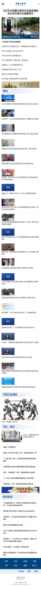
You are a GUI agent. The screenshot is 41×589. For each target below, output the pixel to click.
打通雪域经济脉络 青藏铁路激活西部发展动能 (19, 467)
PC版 (36, 571)
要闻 (5, 91)
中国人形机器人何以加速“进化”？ (13, 51)
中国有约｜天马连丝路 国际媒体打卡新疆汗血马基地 (20, 119)
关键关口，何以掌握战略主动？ (13, 65)
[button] (32, 36)
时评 (6, 561)
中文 (29, 571)
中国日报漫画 (10, 394)
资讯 (15, 561)
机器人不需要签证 (9, 447)
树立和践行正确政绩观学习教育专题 (14, 79)
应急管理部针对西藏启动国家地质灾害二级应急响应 (20, 134)
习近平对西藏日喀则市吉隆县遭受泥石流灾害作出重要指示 (20, 12)
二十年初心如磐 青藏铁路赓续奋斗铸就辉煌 (18, 478)
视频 (34, 561)
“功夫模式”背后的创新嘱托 (11, 42)
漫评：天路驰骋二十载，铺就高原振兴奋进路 (19, 472)
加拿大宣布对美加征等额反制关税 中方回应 (17, 357)
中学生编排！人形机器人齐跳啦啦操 (16, 547)
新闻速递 (7, 496)
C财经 (25, 561)
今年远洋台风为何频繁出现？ (12, 56)
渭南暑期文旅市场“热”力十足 (12, 69)
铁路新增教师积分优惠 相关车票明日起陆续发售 (18, 387)
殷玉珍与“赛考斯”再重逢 (10, 74)
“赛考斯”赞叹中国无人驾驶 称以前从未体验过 (19, 511)
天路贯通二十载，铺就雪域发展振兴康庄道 (18, 484)
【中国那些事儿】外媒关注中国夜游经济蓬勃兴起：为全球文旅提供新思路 (20, 504)
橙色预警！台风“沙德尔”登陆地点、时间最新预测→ (20, 312)
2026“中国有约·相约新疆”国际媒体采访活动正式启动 (20, 104)
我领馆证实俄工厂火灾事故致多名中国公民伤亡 (18, 327)
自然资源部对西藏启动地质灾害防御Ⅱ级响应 (17, 268)
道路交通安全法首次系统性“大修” (11, 37)
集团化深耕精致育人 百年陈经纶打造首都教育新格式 (20, 554)
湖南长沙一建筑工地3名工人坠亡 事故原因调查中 (19, 193)
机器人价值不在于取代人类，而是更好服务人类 (20, 453)
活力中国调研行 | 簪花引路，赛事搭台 (15, 60)
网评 (12, 427)
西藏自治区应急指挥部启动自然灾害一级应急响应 (19, 149)
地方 (15, 565)
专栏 (5, 427)
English (21, 571)
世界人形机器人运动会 (10, 422)
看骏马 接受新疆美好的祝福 (13, 525)
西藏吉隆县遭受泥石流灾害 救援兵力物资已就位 (18, 298)
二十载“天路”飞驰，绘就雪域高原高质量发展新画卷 (19, 460)
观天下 (34, 565)
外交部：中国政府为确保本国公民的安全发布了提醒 (20, 342)
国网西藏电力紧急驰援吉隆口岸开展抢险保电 (17, 163)
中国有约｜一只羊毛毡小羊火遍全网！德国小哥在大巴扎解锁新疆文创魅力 (20, 540)
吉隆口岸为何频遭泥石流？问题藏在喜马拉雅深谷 (19, 46)
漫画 (25, 565)
